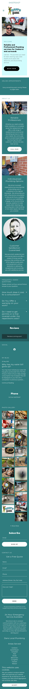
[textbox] (14, 538)
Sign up (14, 544)
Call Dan (15, 149)
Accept (14, 685)
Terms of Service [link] (19, 608)
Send (14, 601)
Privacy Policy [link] (9, 608)
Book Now (11, 68)
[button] (4, 10)
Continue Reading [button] (8, 383)
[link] (14, 10)
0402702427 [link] (14, 3)
